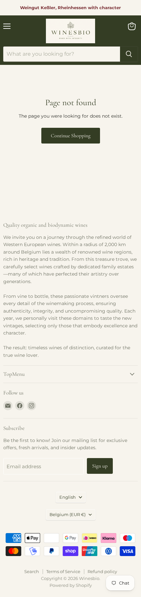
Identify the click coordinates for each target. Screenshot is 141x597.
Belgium (68, 514)
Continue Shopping (71, 135)
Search (31, 571)
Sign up (100, 466)
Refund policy (102, 571)
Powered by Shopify (71, 585)
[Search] (129, 54)
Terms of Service (63, 571)
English (67, 497)
